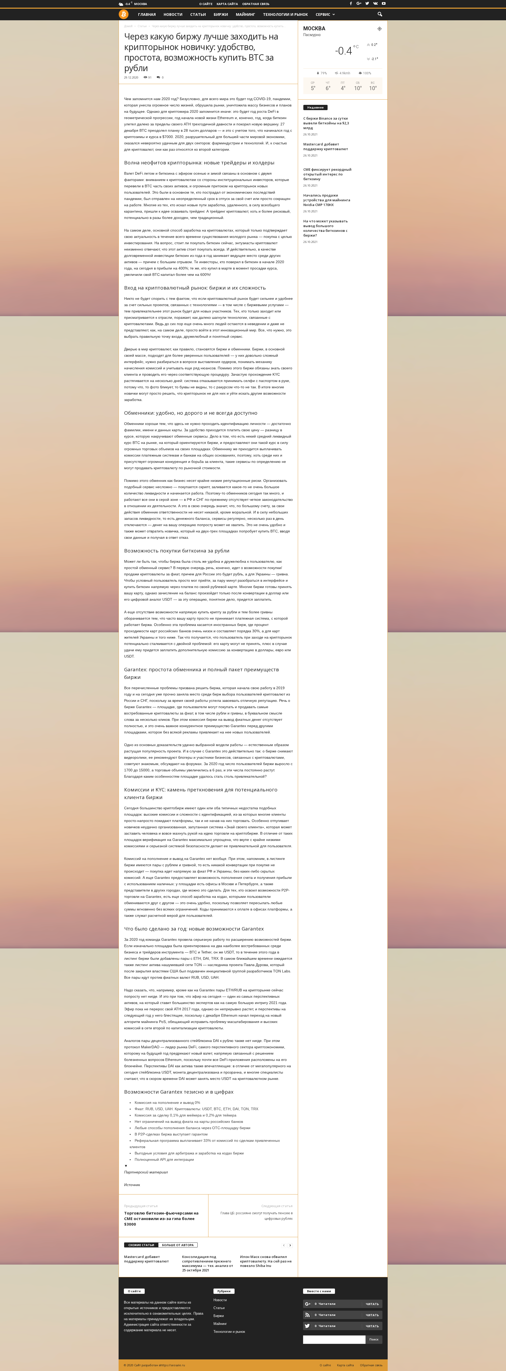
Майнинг (245, 14)
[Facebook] (351, 4)
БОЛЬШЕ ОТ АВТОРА (178, 1245)
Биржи (221, 14)
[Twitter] (367, 4)
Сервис (323, 14)
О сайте (205, 4)
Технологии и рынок (285, 14)
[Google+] (359, 4)
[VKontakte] (375, 4)
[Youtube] (384, 4)
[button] (380, 14)
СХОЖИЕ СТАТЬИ (141, 1245)
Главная (147, 14)
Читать (372, 1315)
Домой (128, 26)
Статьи (198, 14)
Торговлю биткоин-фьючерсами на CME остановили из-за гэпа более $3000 (161, 1218)
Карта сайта (227, 4)
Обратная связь (255, 4)
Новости (173, 14)
